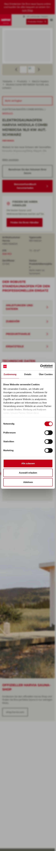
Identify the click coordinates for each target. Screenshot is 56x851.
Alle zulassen (28, 463)
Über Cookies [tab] (46, 374)
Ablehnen (28, 482)
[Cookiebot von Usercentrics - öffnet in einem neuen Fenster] (40, 366)
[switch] (49, 432)
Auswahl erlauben (28, 472)
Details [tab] (27, 374)
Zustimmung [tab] (10, 374)
